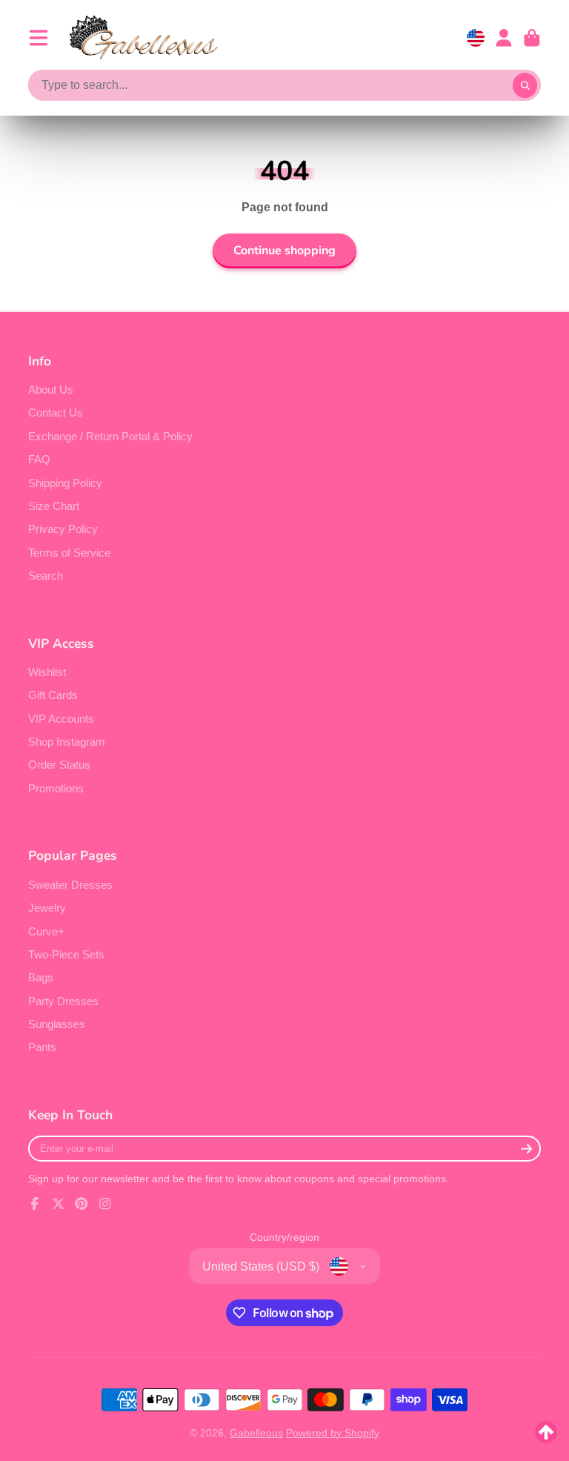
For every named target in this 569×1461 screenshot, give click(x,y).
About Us (50, 389)
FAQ (39, 459)
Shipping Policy (65, 483)
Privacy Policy (63, 529)
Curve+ (46, 931)
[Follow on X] (58, 1203)
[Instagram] (105, 1203)
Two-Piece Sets (66, 954)
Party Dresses (63, 1001)
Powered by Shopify (332, 1433)
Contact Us (55, 412)
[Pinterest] (81, 1203)
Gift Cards (53, 695)
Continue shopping (284, 250)
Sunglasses (56, 1024)
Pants (42, 1047)
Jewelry (47, 907)
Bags (40, 977)
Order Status (59, 764)
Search (45, 575)
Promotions (56, 788)
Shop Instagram (66, 741)
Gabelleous (256, 1433)
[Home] (144, 37)
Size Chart (53, 506)
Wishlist (47, 672)
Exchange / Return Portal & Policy (110, 436)
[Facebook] (34, 1203)
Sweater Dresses (70, 884)
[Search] (525, 86)
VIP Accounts (61, 718)
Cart (532, 38)
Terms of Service (69, 552)
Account (504, 38)
